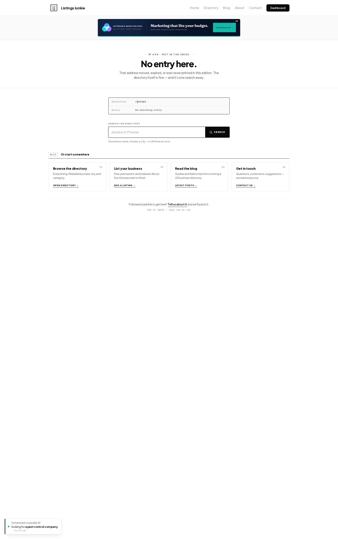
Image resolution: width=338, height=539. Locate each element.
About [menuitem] (239, 8)
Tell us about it (177, 204)
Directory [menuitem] (211, 8)
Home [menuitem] (194, 8)
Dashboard (278, 8)
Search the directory (124, 123)
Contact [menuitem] (255, 8)
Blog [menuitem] (226, 8)
